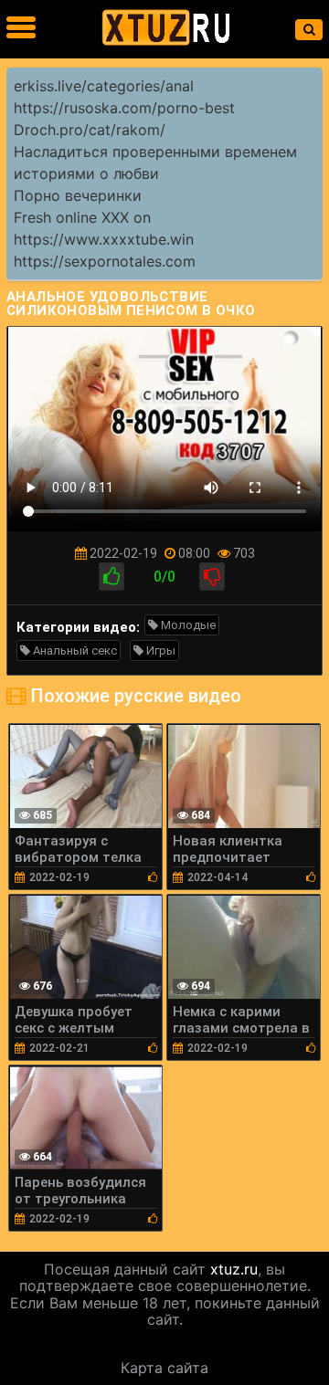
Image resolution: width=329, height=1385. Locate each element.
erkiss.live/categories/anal (104, 86)
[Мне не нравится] (212, 576)
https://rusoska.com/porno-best (124, 108)
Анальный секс (73, 650)
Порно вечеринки (78, 195)
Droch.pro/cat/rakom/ (89, 130)
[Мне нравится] (111, 576)
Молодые (187, 625)
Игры (159, 650)
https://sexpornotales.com (105, 261)
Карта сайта (164, 1368)
